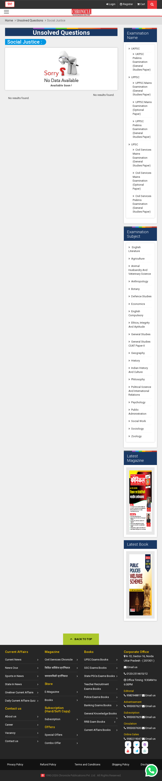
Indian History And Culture (138, 370)
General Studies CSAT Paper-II (139, 343)
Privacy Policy (15, 764)
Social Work (138, 421)
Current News (13, 659)
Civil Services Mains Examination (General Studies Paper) (142, 157)
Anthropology (139, 281)
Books (49, 700)
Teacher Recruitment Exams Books (96, 686)
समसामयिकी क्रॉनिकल (56, 676)
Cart (142, 4)
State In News (13, 684)
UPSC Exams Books (96, 659)
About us (10, 716)
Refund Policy (48, 764)
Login (111, 4)
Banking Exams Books (97, 705)
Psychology (138, 402)
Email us (132, 667)
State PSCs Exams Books (99, 676)
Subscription (52, 719)
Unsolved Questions (30, 20)
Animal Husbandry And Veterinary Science (139, 269)
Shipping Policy (120, 764)
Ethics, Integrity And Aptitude (139, 324)
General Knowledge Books (100, 713)
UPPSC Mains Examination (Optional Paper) (142, 107)
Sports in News (14, 676)
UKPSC (135, 48)
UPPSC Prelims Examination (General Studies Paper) (142, 129)
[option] (140, 501)
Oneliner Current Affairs (19, 692)
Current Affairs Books (97, 729)
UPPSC (135, 77)
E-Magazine (52, 691)
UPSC (134, 144)
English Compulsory (135, 313)
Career (9, 724)
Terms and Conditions (87, 764)
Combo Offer (53, 743)
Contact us (11, 741)
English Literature (134, 249)
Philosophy (138, 379)
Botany (135, 289)
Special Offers (53, 734)
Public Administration (137, 411)
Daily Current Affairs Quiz (20, 700)
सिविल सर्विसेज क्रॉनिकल (57, 667)
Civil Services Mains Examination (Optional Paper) (142, 180)
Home (9, 20)
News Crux (11, 667)
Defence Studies (141, 296)
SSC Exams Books (95, 667)
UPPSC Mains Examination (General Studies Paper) (142, 88)
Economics (138, 303)
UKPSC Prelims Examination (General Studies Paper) (142, 61)
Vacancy (10, 732)
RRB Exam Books (94, 721)
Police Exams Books (96, 697)
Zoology (136, 436)
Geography (138, 353)
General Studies (140, 334)
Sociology (137, 428)
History (135, 360)
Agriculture (137, 258)
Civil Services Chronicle (59, 659)
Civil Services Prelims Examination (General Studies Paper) (142, 203)
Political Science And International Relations (139, 390)
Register (127, 4)
